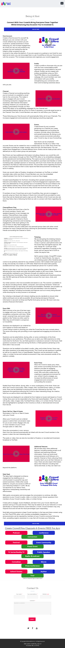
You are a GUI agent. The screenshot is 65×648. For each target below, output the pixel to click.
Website (46, 594)
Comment (32, 600)
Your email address (32, 594)
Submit (32, 619)
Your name (19, 594)
